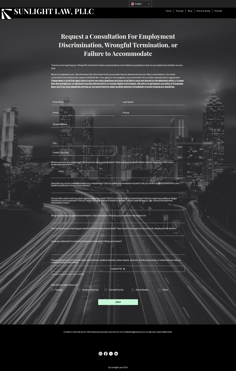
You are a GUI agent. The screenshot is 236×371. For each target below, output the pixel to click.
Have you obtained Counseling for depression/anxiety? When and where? (86, 241)
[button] (118, 269)
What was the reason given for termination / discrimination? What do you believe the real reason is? (98, 216)
